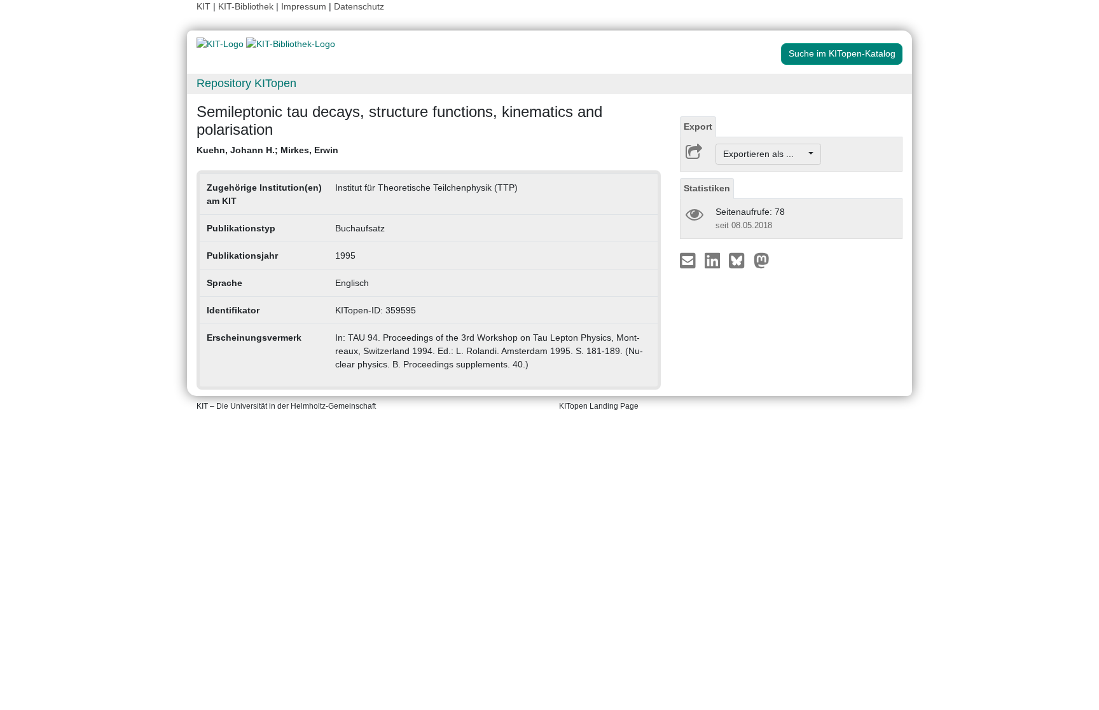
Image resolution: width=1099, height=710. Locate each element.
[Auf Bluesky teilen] (740, 260)
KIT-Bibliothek (247, 6)
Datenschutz (359, 6)
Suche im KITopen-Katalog (842, 53)
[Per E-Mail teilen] (689, 260)
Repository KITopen (246, 83)
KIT (204, 6)
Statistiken (707, 188)
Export (698, 126)
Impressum (303, 6)
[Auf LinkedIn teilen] (713, 260)
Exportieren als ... (764, 154)
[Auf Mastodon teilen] (762, 260)
